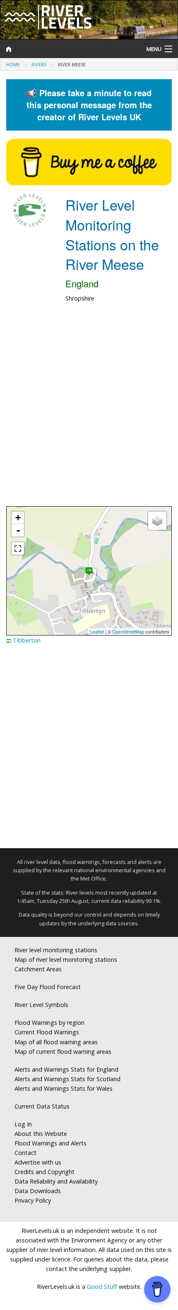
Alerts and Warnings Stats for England (66, 1069)
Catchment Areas (38, 969)
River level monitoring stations (55, 950)
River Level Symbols (41, 1005)
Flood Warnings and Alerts (50, 1143)
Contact (25, 1153)
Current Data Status (42, 1106)
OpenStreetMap (128, 631)
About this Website (40, 1134)
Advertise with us (37, 1162)
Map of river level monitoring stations (65, 959)
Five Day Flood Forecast (47, 987)
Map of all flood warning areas (56, 1042)
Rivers (38, 64)
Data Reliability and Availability (56, 1181)
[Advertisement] (89, 409)
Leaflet (97, 631)
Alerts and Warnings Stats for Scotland (67, 1079)
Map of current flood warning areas (62, 1051)
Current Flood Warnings (46, 1032)
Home (13, 64)
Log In (23, 1124)
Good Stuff (102, 1287)
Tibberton (27, 640)
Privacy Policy (32, 1200)
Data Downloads (37, 1191)
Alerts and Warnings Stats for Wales (63, 1088)
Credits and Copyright (44, 1172)
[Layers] (157, 521)
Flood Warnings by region (49, 1022)
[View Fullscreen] (18, 548)
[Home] (67, 48)
